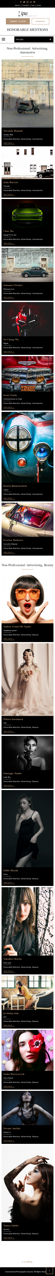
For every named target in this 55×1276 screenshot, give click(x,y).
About (17, 5)
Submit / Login (18, 21)
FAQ (32, 5)
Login (38, 5)
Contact (25, 5)
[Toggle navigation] (4, 39)
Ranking (40, 21)
